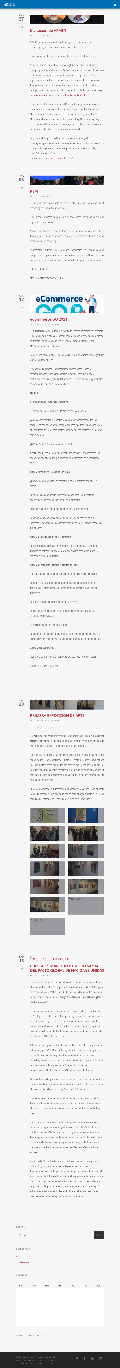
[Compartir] (32, 727)
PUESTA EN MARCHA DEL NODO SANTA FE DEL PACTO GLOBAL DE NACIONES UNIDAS (67, 968)
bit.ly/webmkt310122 (61, 158)
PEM (34, 191)
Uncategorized (42, 324)
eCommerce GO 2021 (48, 319)
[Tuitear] (38, 727)
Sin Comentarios (46, 35)
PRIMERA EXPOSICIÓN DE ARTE (57, 715)
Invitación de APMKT (48, 30)
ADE (34, 35)
